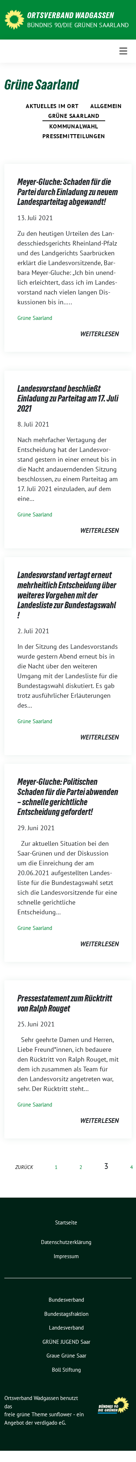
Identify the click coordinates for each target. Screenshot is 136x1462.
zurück (24, 1167)
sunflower (60, 1414)
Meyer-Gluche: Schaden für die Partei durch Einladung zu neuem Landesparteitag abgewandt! (67, 192)
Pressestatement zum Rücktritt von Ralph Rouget (64, 1003)
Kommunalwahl (73, 126)
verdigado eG (49, 1422)
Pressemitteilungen (73, 136)
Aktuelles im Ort (52, 106)
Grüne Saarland (73, 115)
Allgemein (106, 106)
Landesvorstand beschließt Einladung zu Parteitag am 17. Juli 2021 (67, 398)
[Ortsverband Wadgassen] (14, 19)
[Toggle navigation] (123, 51)
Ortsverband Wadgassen (70, 15)
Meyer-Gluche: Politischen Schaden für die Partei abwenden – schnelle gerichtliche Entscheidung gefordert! (67, 797)
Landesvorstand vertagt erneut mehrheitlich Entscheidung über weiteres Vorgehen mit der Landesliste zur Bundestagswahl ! (66, 595)
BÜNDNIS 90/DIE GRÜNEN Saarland (78, 25)
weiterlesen (99, 334)
